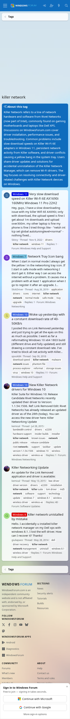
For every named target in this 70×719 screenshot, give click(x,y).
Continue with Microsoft (37, 699)
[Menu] (5, 5)
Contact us (43, 673)
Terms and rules (46, 678)
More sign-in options (35, 714)
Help (39, 668)
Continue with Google (37, 707)
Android (10, 642)
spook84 (16, 356)
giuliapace (17, 540)
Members (7, 678)
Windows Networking (24, 459)
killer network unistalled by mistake (37, 516)
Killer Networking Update (30, 467)
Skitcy (15, 239)
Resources (43, 608)
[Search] (66, 5)
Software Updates (30, 506)
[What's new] (59, 5)
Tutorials (42, 598)
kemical (16, 426)
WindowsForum (15, 655)
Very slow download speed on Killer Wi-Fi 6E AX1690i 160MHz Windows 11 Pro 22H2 (35, 198)
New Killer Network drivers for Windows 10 (35, 387)
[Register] (51, 5)
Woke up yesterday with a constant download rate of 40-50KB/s (38, 319)
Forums (6, 668)
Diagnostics (12, 648)
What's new (8, 673)
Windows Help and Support (35, 248)
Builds (40, 603)
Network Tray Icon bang (38, 256)
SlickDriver (17, 289)
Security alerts (45, 593)
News (40, 588)
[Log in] (44, 5)
